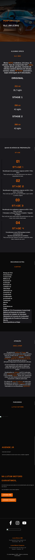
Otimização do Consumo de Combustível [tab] (7, 292)
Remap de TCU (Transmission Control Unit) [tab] (8, 274)
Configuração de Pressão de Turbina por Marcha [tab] (7, 299)
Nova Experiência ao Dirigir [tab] (7, 306)
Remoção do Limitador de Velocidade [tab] (7, 286)
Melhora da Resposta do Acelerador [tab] (7, 280)
